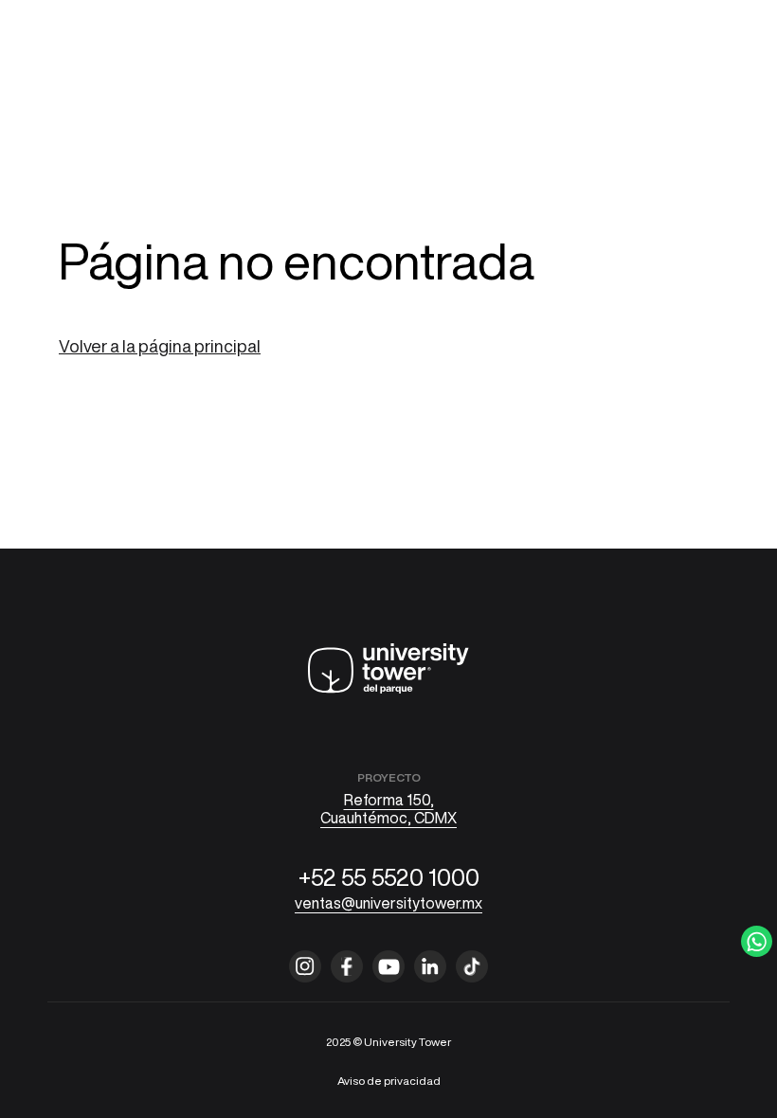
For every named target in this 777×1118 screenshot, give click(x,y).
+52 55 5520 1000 (388, 877)
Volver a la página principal (160, 345)
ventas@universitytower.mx (388, 903)
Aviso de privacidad (389, 1080)
